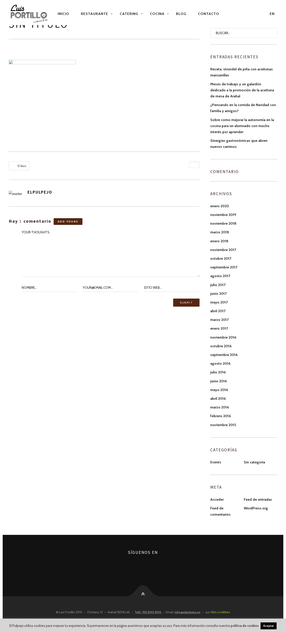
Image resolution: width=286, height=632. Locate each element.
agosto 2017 (220, 276)
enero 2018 (219, 241)
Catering (129, 14)
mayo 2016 (219, 390)
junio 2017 (218, 293)
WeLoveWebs (220, 612)
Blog (181, 14)
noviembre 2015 (223, 425)
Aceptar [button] (268, 626)
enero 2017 (219, 328)
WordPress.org (256, 508)
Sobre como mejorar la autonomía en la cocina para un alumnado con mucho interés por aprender (242, 126)
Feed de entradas (258, 499)
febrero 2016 (220, 416)
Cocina (157, 14)
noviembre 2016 (223, 337)
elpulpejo (39, 192)
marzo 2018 (219, 232)
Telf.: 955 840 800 (148, 612)
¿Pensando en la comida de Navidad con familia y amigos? (243, 108)
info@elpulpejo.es (187, 612)
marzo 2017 (219, 320)
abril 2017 (217, 311)
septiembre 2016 (224, 355)
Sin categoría (254, 462)
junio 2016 (218, 381)
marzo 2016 (219, 407)
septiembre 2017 (223, 267)
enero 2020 (219, 206)
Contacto (208, 14)
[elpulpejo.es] (29, 14)
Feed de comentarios (220, 511)
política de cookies (245, 626)
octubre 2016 (221, 346)
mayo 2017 (219, 302)
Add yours (68, 221)
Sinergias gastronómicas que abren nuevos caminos (238, 143)
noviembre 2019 (223, 215)
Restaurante (94, 14)
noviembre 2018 (223, 223)
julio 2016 (218, 372)
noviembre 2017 (223, 250)
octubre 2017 (220, 258)
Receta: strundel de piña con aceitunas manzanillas (241, 72)
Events (215, 462)
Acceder (217, 499)
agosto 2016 (220, 363)
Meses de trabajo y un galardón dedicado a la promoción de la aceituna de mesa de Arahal (242, 90)
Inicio (63, 14)
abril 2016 (218, 398)
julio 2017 (217, 285)
